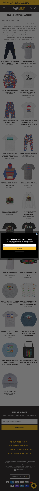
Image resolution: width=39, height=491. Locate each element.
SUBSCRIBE (19, 248)
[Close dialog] (36, 234)
